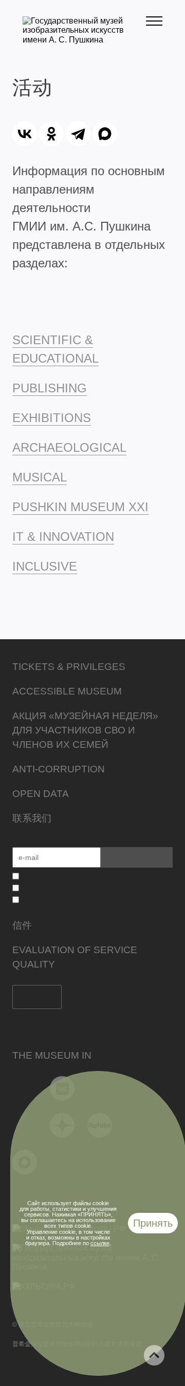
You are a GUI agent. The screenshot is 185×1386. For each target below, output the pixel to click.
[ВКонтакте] (24, 133)
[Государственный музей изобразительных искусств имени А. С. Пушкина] (84, 39)
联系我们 (31, 818)
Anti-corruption (58, 769)
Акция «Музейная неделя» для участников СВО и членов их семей (85, 730)
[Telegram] (78, 133)
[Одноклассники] (51, 133)
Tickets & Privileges (68, 666)
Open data (40, 793)
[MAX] (104, 133)
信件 (22, 925)
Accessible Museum (67, 691)
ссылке (99, 1243)
